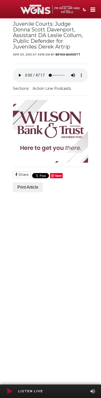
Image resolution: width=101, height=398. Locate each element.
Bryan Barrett (67, 54)
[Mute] (93, 391)
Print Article (27, 187)
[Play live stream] (9, 391)
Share (23, 174)
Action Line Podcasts (52, 88)
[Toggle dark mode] (83, 10)
